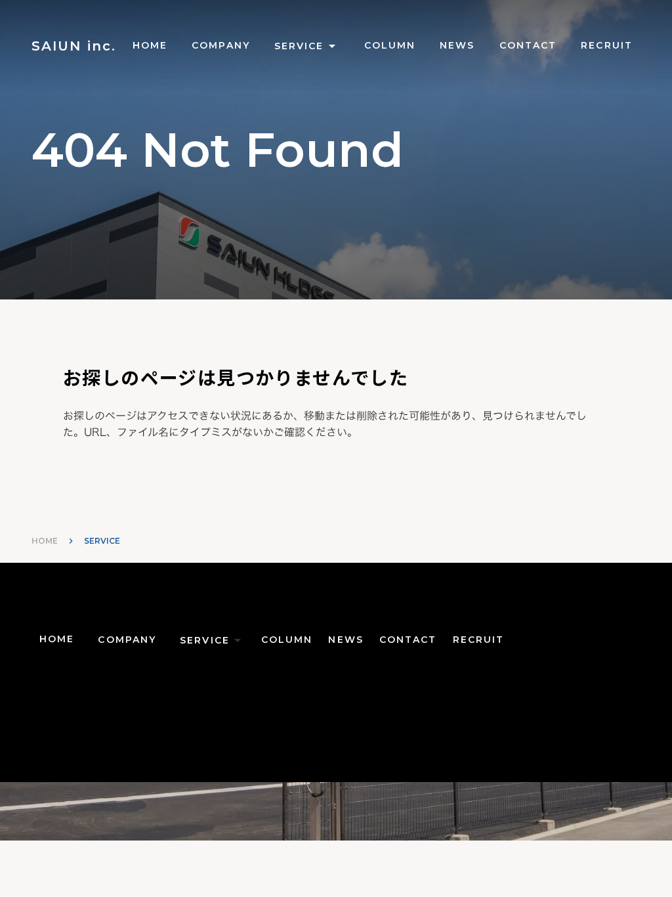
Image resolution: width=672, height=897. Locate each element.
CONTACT (528, 45)
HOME (45, 541)
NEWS (457, 45)
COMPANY (221, 45)
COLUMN (390, 45)
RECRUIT (607, 45)
